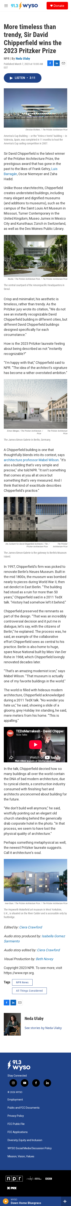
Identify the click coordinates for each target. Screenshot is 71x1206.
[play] (5, 1201)
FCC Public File (16, 1124)
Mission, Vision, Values (21, 1156)
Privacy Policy (16, 1115)
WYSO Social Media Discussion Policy (30, 1148)
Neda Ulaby (23, 58)
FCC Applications (18, 1132)
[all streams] (66, 1201)
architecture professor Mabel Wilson (31, 460)
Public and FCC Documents (24, 1107)
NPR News (22, 982)
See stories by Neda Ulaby (43, 1028)
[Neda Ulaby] (12, 1024)
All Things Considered (29, 990)
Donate (59, 5)
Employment (15, 1099)
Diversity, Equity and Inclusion (25, 1140)
